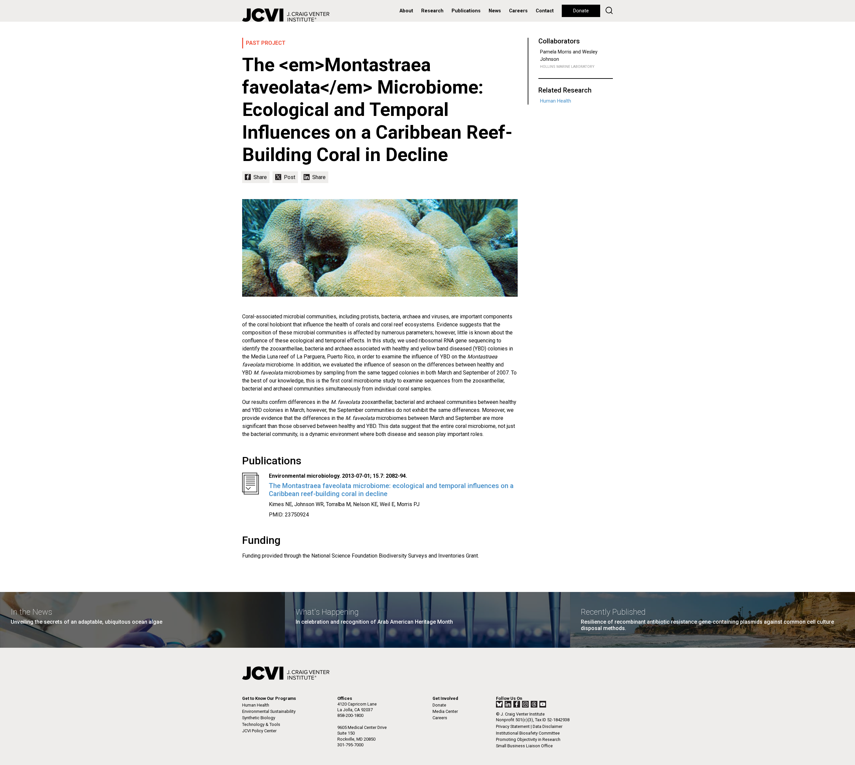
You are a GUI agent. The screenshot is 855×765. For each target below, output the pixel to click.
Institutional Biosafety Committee (528, 733)
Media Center (445, 711)
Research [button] (432, 11)
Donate (581, 11)
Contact (545, 11)
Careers (518, 11)
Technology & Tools (261, 724)
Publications (466, 11)
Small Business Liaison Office (524, 745)
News (495, 11)
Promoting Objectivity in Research (528, 739)
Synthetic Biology (258, 717)
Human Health (555, 101)
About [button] (406, 11)
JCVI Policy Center (259, 730)
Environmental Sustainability (269, 711)
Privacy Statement (513, 726)
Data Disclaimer (547, 726)
